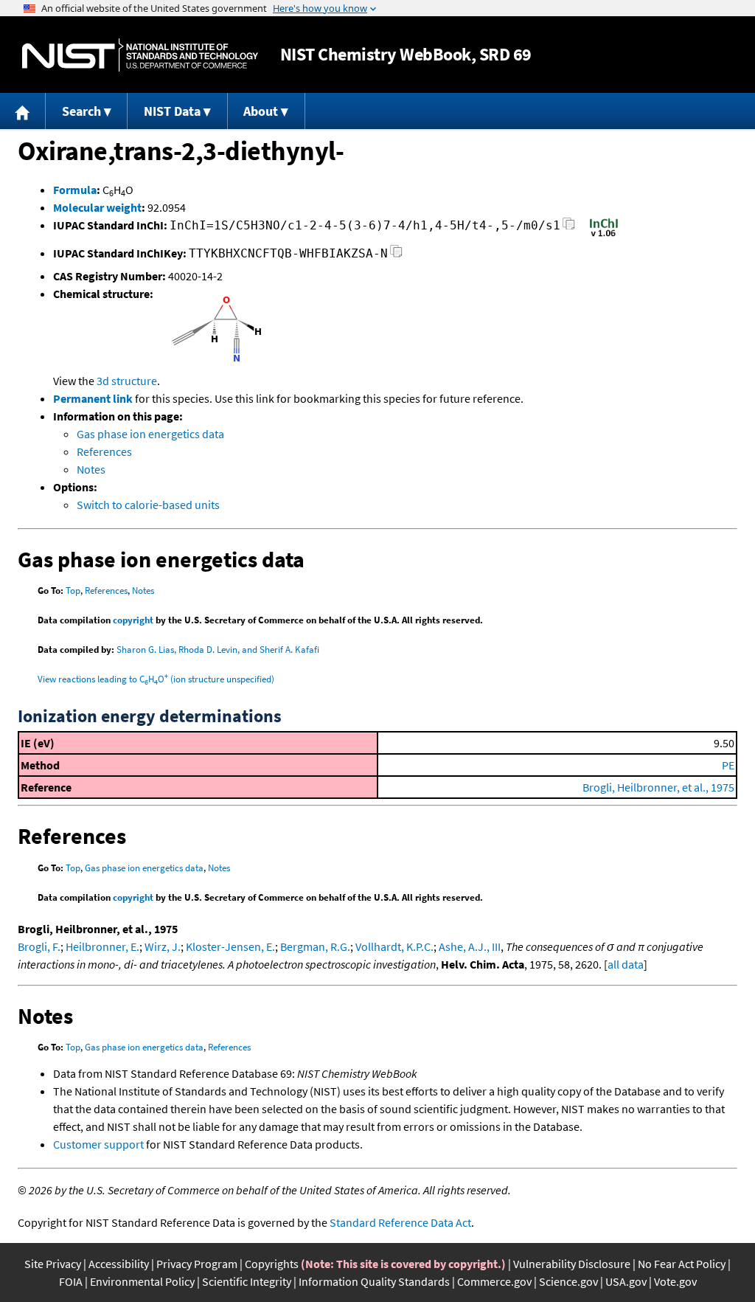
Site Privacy (52, 1263)
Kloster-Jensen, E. (230, 946)
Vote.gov (675, 1281)
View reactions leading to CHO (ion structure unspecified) (156, 679)
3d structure (127, 380)
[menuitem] (23, 111)
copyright (133, 620)
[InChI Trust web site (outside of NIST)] (604, 235)
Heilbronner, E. (102, 946)
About (260, 111)
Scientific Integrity (246, 1281)
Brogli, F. (39, 946)
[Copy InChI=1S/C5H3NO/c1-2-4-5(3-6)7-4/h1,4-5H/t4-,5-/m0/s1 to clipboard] (569, 227)
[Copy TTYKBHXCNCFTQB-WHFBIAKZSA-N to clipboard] (396, 255)
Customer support (98, 1144)
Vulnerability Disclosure (571, 1263)
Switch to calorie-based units (148, 504)
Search (81, 111)
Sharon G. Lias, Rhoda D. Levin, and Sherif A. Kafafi (217, 649)
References (104, 451)
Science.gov (568, 1281)
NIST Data (172, 111)
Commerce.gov (494, 1281)
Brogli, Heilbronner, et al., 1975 (658, 787)
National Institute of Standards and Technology (140, 55)
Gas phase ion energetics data (150, 433)
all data (626, 964)
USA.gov (626, 1281)
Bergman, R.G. (315, 946)
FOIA (71, 1281)
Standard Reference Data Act (400, 1222)
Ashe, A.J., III (470, 946)
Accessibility (118, 1263)
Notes (91, 469)
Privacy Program (196, 1263)
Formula (75, 189)
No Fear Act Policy (682, 1263)
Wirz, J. (163, 946)
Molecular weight (97, 207)
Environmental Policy (142, 1281)
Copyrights (272, 1263)
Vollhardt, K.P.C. (394, 946)
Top (73, 590)
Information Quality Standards (374, 1281)
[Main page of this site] (23, 111)
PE (728, 765)
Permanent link (93, 398)
